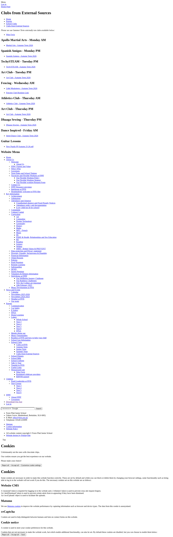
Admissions (16, 198)
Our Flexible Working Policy (27, 178)
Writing (19, 246)
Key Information (12, 194)
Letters (14, 317)
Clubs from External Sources (17, 26)
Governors (15, 171)
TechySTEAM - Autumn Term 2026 (20, 67)
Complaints (15, 210)
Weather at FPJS (17, 299)
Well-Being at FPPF (19, 276)
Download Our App (14, 402)
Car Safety (15, 308)
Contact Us (15, 185)
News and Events (13, 290)
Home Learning (17, 315)
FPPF (8, 395)
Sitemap (9, 424)
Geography (20, 223)
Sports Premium (17, 271)
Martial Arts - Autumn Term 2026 (19, 45)
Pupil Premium (17, 262)
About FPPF (16, 397)
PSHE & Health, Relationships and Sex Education (36, 237)
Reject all (5, 465)
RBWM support (22, 377)
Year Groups (16, 383)
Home (8, 19)
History (19, 226)
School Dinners (17, 356)
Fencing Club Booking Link (17, 93)
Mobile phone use (18, 333)
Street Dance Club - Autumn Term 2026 (22, 136)
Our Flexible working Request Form (30, 182)
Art (17, 217)
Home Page (5, 7)
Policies (14, 260)
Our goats (15, 301)
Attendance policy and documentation (31, 205)
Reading (19, 242)
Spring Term (21, 349)
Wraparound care (18, 370)
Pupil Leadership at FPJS (21, 381)
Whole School (22, 319)
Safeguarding (16, 267)
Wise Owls (10, 35)
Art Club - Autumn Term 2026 (18, 78)
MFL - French (21, 230)
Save (23, 535)
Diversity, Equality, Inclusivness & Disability (29, 253)
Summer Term (22, 351)
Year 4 (18, 324)
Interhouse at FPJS (18, 189)
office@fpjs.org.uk (20, 418)
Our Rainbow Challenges (26, 281)
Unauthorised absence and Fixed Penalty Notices (35, 203)
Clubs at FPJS (21, 345)
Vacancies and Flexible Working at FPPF (27, 176)
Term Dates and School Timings (24, 173)
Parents (9, 21)
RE (17, 239)
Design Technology (24, 221)
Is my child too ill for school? (28, 207)
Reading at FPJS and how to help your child (28, 338)
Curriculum (15, 214)
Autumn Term (21, 347)
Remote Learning (18, 265)
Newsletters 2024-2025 (20, 297)
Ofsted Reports (17, 258)
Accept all (15, 465)
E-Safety (14, 310)
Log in (3, 4)
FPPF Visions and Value (21, 166)
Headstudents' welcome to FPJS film (25, 192)
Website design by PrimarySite (18, 435)
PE (17, 235)
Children (9, 379)
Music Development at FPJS (22, 287)
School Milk (16, 358)
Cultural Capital (17, 212)
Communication (17, 306)
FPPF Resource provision (21, 187)
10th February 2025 (24, 285)
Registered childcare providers (28, 374)
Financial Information (19, 255)
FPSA (13, 313)
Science (19, 244)
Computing (20, 219)
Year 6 (18, 329)
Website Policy (12, 429)
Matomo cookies (14, 506)
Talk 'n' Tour (16, 363)
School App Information (21, 340)
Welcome (15, 162)
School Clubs (11, 24)
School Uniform (17, 361)
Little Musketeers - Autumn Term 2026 (21, 88)
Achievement (16, 196)
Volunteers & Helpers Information (24, 274)
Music (18, 233)
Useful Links (16, 367)
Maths (18, 228)
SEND (14, 269)
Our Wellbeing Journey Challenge (29, 278)
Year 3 (18, 322)
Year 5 (18, 326)
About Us (10, 160)
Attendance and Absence (21, 201)
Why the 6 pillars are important (28, 283)
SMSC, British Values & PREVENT (31, 249)
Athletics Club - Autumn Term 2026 (20, 103)
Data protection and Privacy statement (26, 251)
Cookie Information (14, 426)
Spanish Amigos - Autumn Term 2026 (21, 56)
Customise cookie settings (31, 465)
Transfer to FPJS (17, 365)
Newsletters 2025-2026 (20, 294)
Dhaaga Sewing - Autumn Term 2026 (21, 125)
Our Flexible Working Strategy (28, 180)
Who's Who (16, 169)
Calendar (14, 292)
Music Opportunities (19, 335)
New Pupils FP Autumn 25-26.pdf (19, 146)
